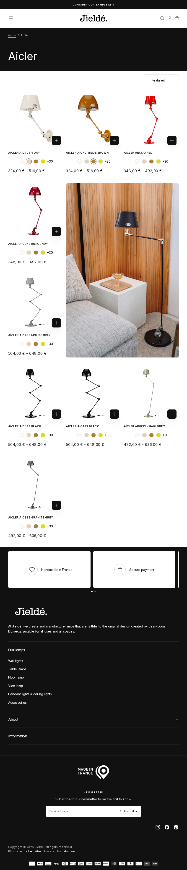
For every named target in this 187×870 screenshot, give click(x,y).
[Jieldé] (31, 611)
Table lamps (17, 669)
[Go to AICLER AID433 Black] (35, 393)
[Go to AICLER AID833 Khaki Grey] (151, 393)
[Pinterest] (176, 827)
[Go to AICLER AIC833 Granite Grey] (35, 484)
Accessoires (17, 702)
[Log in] (169, 18)
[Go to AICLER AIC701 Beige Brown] (93, 119)
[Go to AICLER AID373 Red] (151, 119)
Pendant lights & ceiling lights (30, 694)
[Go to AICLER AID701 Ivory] (35, 119)
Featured (158, 80)
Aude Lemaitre (30, 851)
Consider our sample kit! (93, 4)
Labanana (69, 851)
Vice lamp (15, 686)
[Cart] (177, 18)
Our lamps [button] (16, 650)
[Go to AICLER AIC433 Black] (93, 393)
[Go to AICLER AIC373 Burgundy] (35, 210)
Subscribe (128, 811)
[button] (11, 18)
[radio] (22, 161)
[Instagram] (158, 827)
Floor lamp (16, 677)
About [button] (13, 719)
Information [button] (17, 736)
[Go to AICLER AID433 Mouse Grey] (35, 302)
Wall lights (15, 661)
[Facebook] (167, 827)
